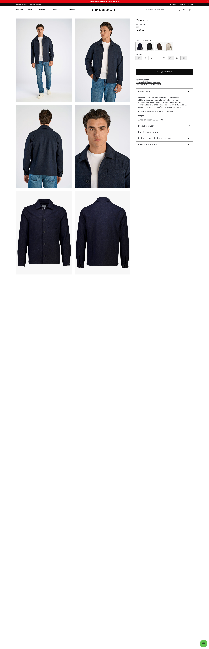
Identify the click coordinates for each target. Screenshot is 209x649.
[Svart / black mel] (149, 46)
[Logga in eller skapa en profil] (184, 9)
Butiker (182, 5)
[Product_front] (44, 232)
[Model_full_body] (44, 60)
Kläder (29, 10)
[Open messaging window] (203, 643)
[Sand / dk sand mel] (168, 46)
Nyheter (19, 10)
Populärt (42, 10)
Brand (190, 5)
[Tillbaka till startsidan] (103, 9)
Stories (72, 10)
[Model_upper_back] (44, 146)
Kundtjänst (172, 5)
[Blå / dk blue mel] (140, 46)
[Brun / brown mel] (159, 46)
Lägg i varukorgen (166, 72)
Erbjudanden (57, 10)
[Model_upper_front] (102, 60)
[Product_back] (102, 232)
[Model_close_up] (102, 146)
